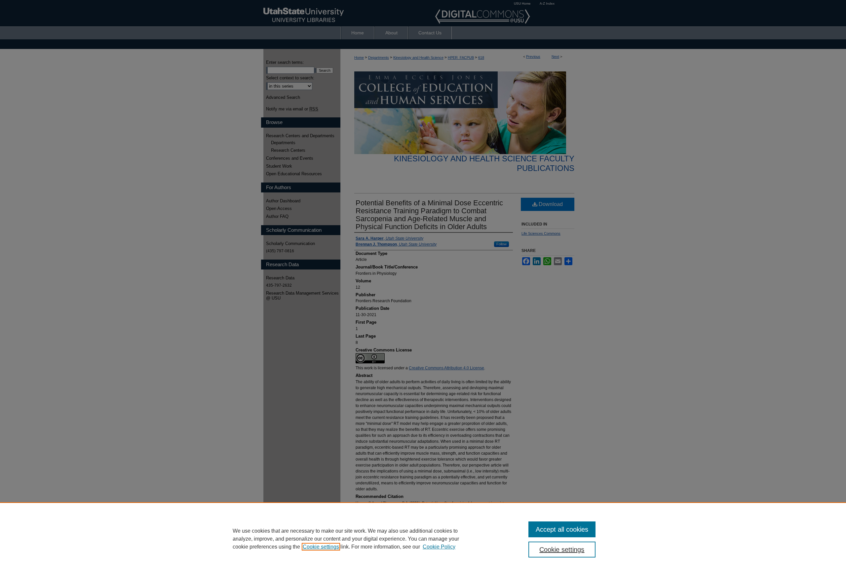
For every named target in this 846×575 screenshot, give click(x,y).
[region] (423, 538)
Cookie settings (321, 547)
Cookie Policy (439, 547)
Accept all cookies (562, 529)
